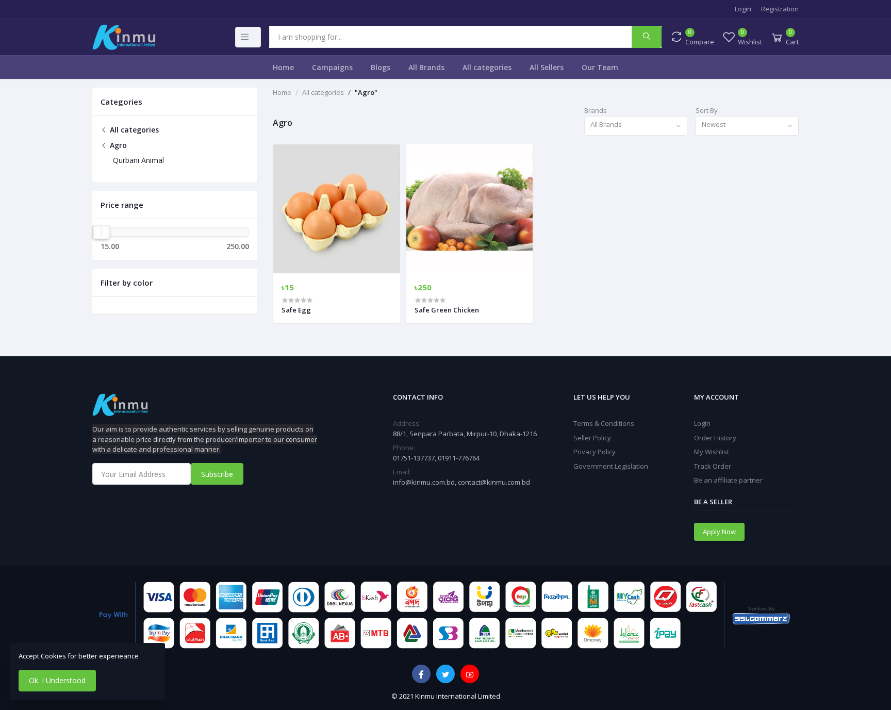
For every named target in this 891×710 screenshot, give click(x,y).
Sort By (707, 110)
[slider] (101, 232)
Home (283, 67)
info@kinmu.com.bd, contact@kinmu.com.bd (461, 482)
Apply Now (719, 531)
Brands (595, 110)
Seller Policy (592, 437)
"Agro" (366, 92)
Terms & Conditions (603, 423)
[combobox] (635, 126)
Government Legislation (610, 466)
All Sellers (547, 67)
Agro (117, 145)
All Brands (426, 67)
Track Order (712, 466)
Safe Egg (296, 310)
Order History (715, 437)
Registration (780, 8)
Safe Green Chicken (447, 310)
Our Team (600, 67)
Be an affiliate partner (728, 480)
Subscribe (217, 474)
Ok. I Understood (57, 680)
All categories (487, 67)
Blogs (380, 67)
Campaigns (332, 67)
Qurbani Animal (138, 160)
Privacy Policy (594, 451)
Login (743, 8)
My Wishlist (711, 451)
